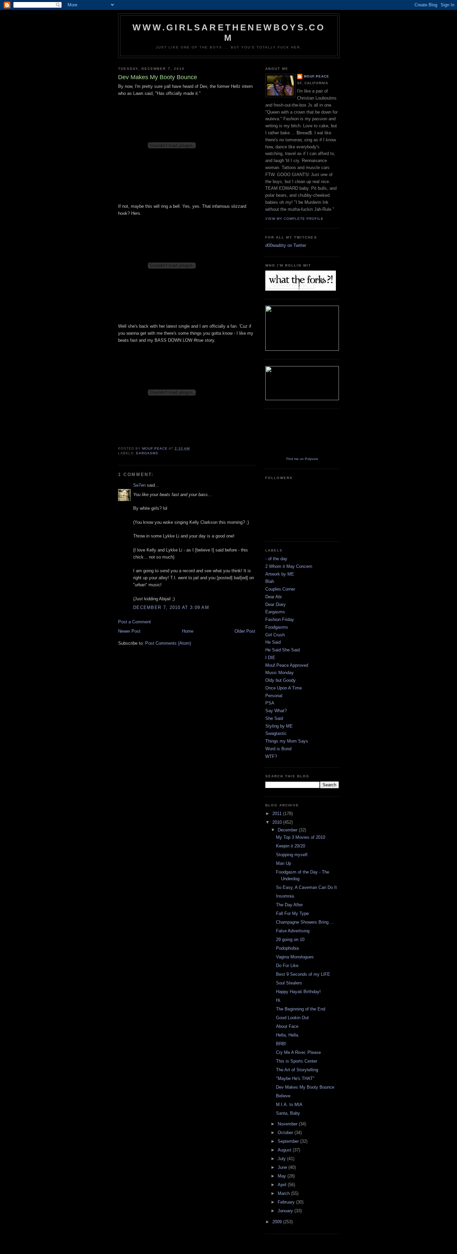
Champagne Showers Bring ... (305, 922)
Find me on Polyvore (302, 459)
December (288, 829)
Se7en (139, 485)
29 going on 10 (290, 939)
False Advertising (292, 930)
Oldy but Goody (280, 680)
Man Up (283, 863)
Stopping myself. (292, 854)
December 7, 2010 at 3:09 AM (171, 607)
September (289, 1141)
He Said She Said (282, 649)
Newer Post (129, 631)
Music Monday (279, 672)
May (282, 1176)
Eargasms (147, 453)
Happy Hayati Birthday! (298, 991)
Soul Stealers (289, 982)
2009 (277, 1221)
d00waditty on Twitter (285, 245)
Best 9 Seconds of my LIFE (303, 974)
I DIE (270, 657)
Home (187, 631)
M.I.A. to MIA (289, 1104)
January (286, 1210)
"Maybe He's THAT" (295, 1078)
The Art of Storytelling (297, 1069)
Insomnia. (285, 896)
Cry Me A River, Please (298, 1052)
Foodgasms (276, 627)
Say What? (276, 710)
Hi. (278, 1000)
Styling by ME (279, 726)
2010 (277, 822)
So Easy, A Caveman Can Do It (306, 887)
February (287, 1202)
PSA (269, 703)
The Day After (289, 904)
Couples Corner (280, 589)
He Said (273, 642)
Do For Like (287, 965)
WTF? (271, 756)
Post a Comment (134, 621)
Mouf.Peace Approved (286, 665)
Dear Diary (275, 604)
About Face (287, 1026)
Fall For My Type (292, 913)
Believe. (284, 1095)
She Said (274, 718)
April (283, 1184)
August (285, 1149)
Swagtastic (276, 733)
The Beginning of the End (300, 1008)
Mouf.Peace (316, 76)
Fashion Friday (279, 619)
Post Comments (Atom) (168, 643)
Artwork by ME (279, 574)
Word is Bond (278, 748)
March (284, 1193)
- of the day (276, 558)
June (283, 1167)
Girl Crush (275, 634)
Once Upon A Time (283, 687)
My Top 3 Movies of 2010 (300, 837)
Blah (269, 581)
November (288, 1123)
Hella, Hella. (287, 1035)
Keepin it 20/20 (290, 845)
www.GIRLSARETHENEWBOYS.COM (229, 32)
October (286, 1132)
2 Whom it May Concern (288, 566)
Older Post (245, 631)
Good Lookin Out (292, 1017)
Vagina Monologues (295, 956)
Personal (273, 695)
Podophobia (287, 948)
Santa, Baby (288, 1113)
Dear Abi (273, 596)
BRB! (281, 1043)
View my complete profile (294, 218)
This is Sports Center (296, 1061)
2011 (277, 813)
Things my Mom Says (286, 741)
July (282, 1158)
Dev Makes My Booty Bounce (305, 1087)
